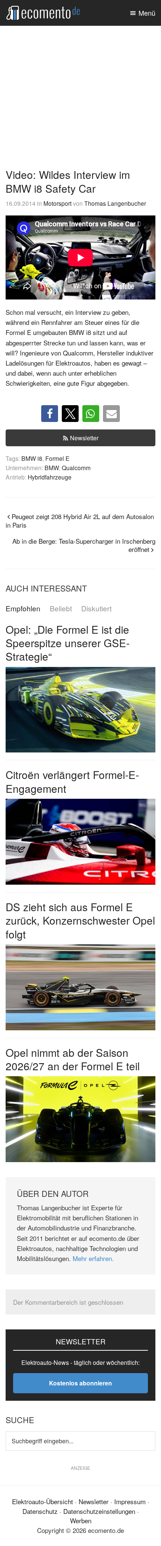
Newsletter (84, 438)
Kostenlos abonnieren (80, 1383)
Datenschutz (40, 1511)
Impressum (130, 1501)
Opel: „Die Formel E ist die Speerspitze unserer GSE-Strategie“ (68, 643)
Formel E (57, 458)
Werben (80, 1520)
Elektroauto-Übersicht (42, 1501)
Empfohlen (23, 608)
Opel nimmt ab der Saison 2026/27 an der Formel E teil (73, 1059)
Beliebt (61, 608)
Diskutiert (96, 608)
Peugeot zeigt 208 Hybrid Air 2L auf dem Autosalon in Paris (80, 521)
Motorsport (57, 203)
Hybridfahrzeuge (50, 477)
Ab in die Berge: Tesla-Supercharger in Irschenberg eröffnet (83, 545)
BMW (52, 467)
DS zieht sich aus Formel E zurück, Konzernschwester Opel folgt (80, 920)
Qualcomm (76, 467)
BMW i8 (31, 458)
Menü (147, 13)
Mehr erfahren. (93, 1258)
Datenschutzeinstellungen (99, 1511)
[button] (49, 413)
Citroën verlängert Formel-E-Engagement (72, 781)
